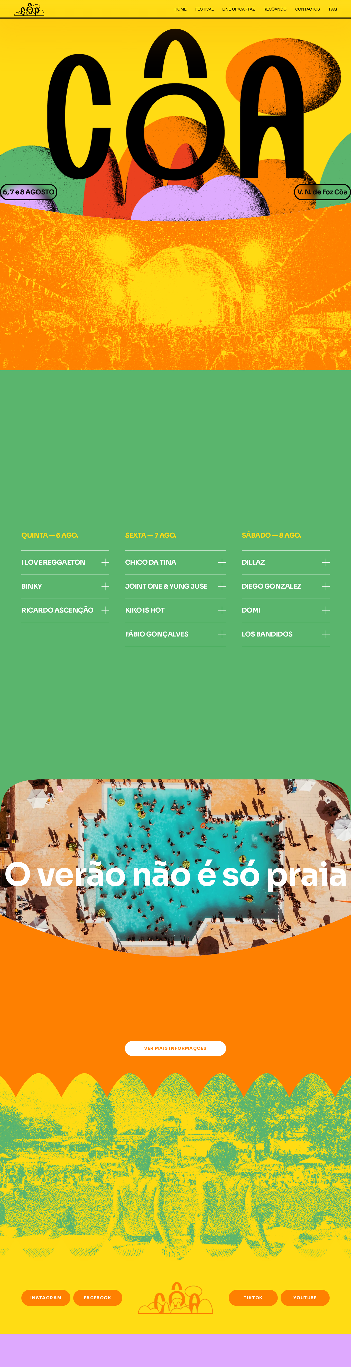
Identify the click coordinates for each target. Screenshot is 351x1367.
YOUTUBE (305, 1298)
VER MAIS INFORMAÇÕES (175, 1048)
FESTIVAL (204, 9)
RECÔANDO (275, 9)
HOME (180, 9)
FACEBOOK (98, 1298)
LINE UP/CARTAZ (238, 9)
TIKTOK (253, 1298)
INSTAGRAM (45, 1298)
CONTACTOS (307, 9)
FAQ (333, 9)
